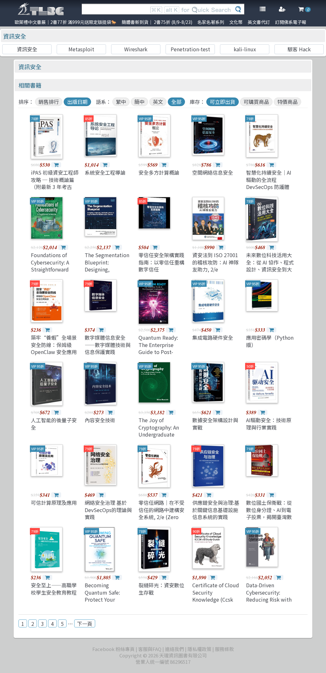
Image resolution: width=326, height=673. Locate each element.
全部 (176, 101)
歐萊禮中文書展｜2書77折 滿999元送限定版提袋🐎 (66, 22)
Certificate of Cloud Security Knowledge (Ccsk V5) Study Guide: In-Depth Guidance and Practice (216, 603)
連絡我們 (174, 649)
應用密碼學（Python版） (270, 341)
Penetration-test (190, 49)
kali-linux (245, 49)
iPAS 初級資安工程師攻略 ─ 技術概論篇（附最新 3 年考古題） (54, 183)
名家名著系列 (210, 22)
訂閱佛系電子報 (290, 22)
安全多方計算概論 (158, 172)
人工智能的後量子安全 (54, 423)
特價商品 (287, 101)
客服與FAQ (149, 649)
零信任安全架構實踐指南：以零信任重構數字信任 (161, 262)
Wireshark (135, 49)
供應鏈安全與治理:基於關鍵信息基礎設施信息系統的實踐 (215, 510)
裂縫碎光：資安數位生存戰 (161, 588)
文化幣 (236, 22)
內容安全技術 (100, 420)
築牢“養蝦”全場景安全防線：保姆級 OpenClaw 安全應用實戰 (54, 348)
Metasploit (81, 49)
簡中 (139, 101)
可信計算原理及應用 (54, 502)
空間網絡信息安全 (212, 172)
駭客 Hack (299, 49)
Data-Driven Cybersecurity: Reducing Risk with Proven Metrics (269, 595)
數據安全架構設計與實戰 (215, 423)
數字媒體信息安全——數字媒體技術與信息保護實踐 (108, 345)
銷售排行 (49, 101)
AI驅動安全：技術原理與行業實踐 (268, 423)
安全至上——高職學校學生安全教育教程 (54, 588)
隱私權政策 (199, 649)
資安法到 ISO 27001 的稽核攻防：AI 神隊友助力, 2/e (215, 262)
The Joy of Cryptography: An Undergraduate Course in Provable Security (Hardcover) (160, 438)
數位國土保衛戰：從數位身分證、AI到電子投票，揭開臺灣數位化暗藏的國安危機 (269, 513)
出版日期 (77, 101)
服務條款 (224, 649)
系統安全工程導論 (105, 172)
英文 (158, 101)
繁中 (121, 101)
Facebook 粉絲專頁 (113, 649)
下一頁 (84, 623)
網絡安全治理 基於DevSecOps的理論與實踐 (108, 510)
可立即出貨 (222, 101)
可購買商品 (256, 101)
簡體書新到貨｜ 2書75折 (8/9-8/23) (157, 22)
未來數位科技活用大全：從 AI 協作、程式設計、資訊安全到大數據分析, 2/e (270, 265)
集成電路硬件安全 (212, 337)
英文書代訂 (259, 22)
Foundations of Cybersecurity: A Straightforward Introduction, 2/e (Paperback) (51, 269)
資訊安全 (14, 36)
